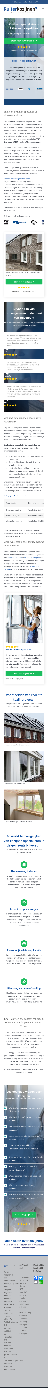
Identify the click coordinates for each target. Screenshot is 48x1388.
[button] (24, 1109)
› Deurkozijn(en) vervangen (25, 1312)
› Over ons (23, 1327)
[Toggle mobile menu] (43, 9)
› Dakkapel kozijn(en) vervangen (23, 1321)
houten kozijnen (15, 557)
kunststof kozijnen (32, 557)
